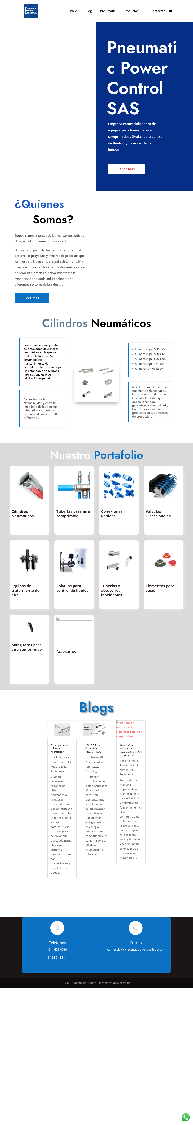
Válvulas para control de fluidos (72, 588)
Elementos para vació (160, 588)
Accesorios (66, 651)
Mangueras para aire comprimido (26, 647)
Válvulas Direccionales (158, 513)
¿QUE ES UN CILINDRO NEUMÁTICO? (93, 748)
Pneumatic (107, 11)
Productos (131, 11)
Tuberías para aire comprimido (73, 513)
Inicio (73, 11)
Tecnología (58, 771)
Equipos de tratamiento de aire (25, 590)
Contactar (158, 11)
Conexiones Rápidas (112, 513)
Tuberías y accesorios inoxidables (111, 590)
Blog (88, 11)
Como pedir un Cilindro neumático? (59, 748)
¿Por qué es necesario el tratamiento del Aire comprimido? (131, 750)
